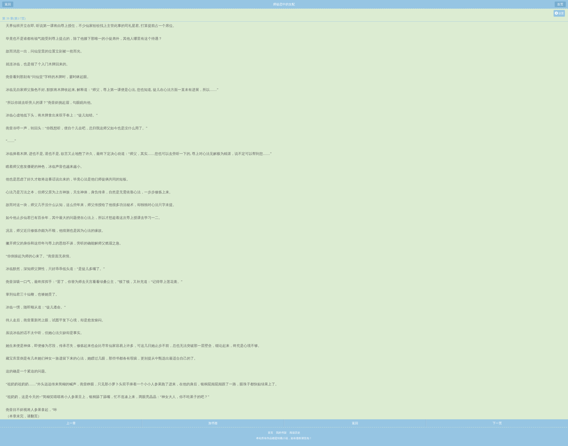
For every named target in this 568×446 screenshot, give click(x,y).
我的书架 (281, 432)
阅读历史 (295, 432)
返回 (8, 4)
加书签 (213, 423)
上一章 (71, 423)
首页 (560, 4)
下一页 (497, 423)
